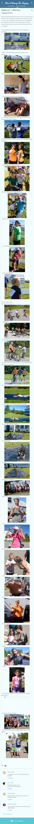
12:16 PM (10, 778)
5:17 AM (10, 810)
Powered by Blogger (18, 821)
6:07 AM (10, 799)
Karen (9, 782)
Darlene (9, 772)
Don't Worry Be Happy (16, 3)
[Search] (32, 3)
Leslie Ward (11, 804)
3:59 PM (10, 789)
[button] (32, 10)
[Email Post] (5, 766)
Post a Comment (7, 814)
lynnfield (10, 793)
